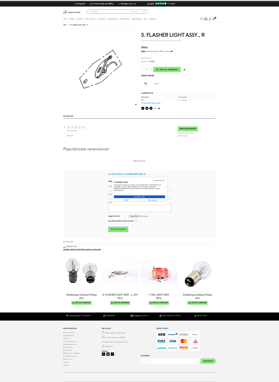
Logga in (66, 362)
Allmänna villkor (68, 333)
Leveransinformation (70, 341)
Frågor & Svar (67, 347)
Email (159, 108)
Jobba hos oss (68, 359)
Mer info (70, 136)
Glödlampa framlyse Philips (81, 294)
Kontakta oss (67, 350)
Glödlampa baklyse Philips (197, 294)
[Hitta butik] (201, 19)
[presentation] (215, 69)
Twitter (147, 108)
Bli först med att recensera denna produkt (165, 41)
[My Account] (210, 19)
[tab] (181, 51)
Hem (64, 25)
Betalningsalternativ (70, 344)
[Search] (144, 11)
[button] (136, 105)
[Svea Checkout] (143, 51)
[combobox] (117, 11)
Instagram (112, 354)
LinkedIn (151, 108)
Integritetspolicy (68, 335)
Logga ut (66, 365)
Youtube (108, 354)
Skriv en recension (188, 129)
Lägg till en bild (114, 216)
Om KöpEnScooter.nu (70, 356)
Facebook (143, 108)
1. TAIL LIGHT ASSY (158, 294)
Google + (155, 108)
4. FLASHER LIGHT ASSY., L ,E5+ (120, 294)
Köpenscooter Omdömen (71, 353)
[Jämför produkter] (206, 19)
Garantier (66, 338)
